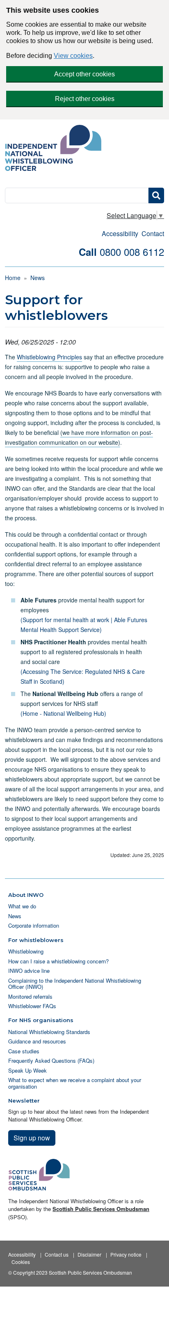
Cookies (20, 1261)
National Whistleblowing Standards (49, 1032)
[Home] (56, 148)
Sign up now (32, 1137)
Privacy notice (126, 1254)
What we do (22, 906)
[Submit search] (156, 195)
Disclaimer (89, 1254)
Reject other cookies (84, 98)
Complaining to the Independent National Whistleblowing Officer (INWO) (74, 983)
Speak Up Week (27, 1070)
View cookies (73, 55)
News (37, 277)
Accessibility (120, 233)
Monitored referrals (30, 996)
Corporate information (33, 925)
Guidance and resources (37, 1041)
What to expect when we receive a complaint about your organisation (74, 1083)
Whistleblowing (25, 951)
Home (13, 277)
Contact (153, 233)
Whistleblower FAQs (32, 1006)
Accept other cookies (84, 74)
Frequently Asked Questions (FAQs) (51, 1060)
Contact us (57, 1254)
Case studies (23, 1051)
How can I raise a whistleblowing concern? (58, 961)
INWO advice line (29, 970)
